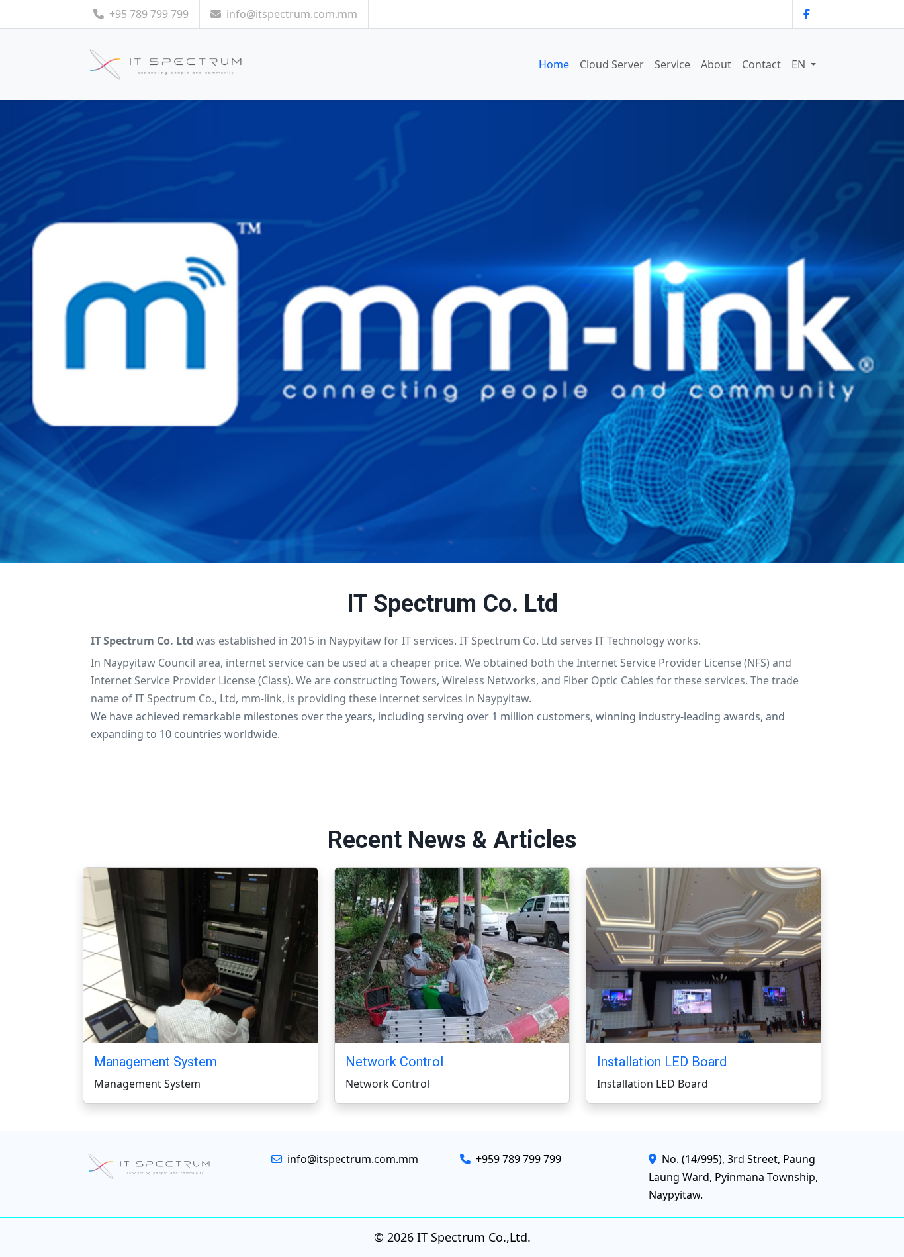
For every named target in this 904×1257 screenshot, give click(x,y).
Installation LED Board (662, 1062)
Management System (155, 1062)
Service (672, 64)
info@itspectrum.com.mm (291, 14)
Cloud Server (612, 64)
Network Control (394, 1062)
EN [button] (799, 64)
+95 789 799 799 (149, 14)
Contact (761, 64)
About (716, 64)
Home (554, 64)
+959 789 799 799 (517, 1159)
